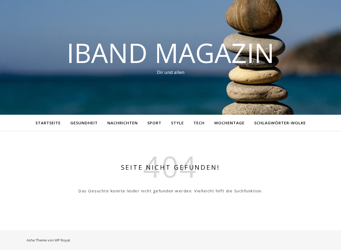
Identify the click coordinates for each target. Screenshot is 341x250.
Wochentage (229, 122)
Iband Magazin (170, 52)
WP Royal (62, 240)
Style (177, 122)
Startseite (48, 122)
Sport (154, 122)
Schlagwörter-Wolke (280, 122)
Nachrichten (122, 122)
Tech (199, 122)
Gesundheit (84, 122)
